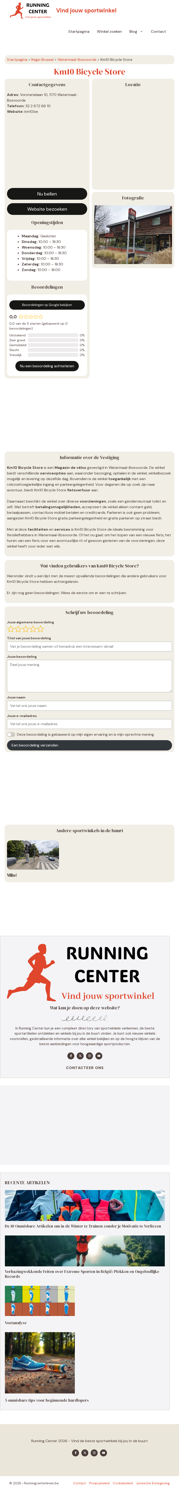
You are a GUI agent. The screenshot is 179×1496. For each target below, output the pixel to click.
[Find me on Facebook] (70, 1055)
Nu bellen (47, 194)
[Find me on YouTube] (98, 1055)
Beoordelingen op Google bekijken (47, 305)
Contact (158, 31)
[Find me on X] (80, 1055)
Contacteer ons (85, 1067)
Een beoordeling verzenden (35, 745)
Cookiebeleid (123, 1483)
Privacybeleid (99, 1483)
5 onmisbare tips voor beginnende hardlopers (47, 1400)
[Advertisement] (47, 153)
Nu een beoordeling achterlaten (47, 366)
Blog (133, 31)
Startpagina (79, 31)
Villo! (12, 875)
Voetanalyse (16, 1323)
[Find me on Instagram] (89, 1055)
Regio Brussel (42, 59)
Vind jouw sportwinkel (86, 10)
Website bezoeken (47, 209)
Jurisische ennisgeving (153, 1483)
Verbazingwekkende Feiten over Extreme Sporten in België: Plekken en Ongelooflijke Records (82, 1274)
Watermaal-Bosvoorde (77, 59)
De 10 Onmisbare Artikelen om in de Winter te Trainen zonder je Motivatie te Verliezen (83, 1226)
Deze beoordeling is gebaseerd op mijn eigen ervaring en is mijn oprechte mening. (86, 734)
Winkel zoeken (109, 31)
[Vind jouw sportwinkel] (31, 10)
